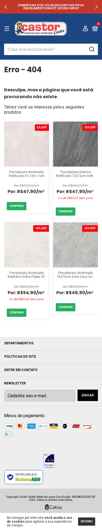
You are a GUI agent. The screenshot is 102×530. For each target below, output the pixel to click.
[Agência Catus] (53, 507)
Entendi (86, 521)
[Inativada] (49, 461)
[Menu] (7, 29)
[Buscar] (91, 49)
